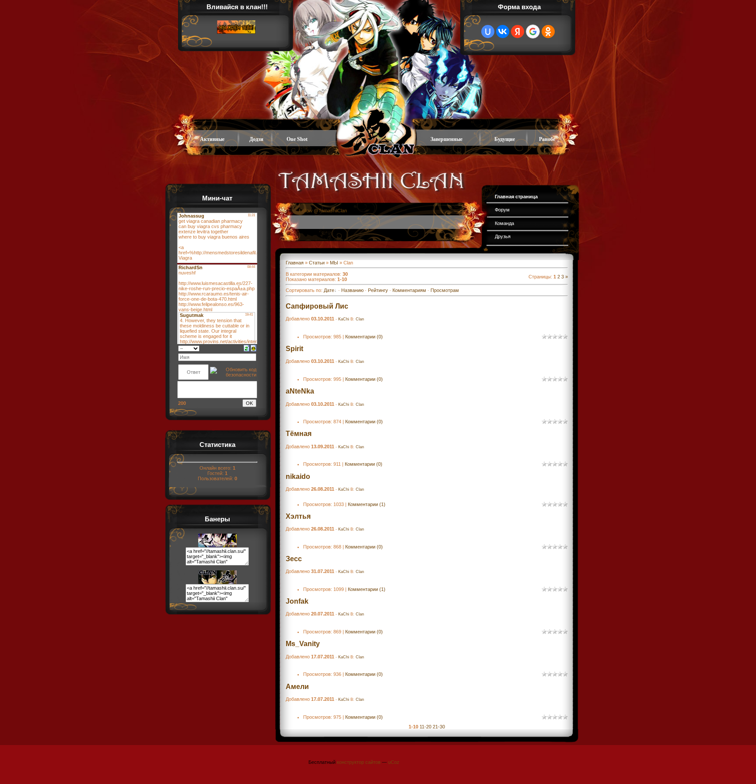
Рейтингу (378, 290)
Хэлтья (298, 516)
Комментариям (409, 290)
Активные (212, 139)
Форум (502, 209)
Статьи (317, 262)
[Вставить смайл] (253, 347)
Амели (297, 686)
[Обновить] (246, 347)
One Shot (297, 139)
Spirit (294, 348)
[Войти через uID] (487, 31)
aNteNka (300, 391)
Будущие (504, 139)
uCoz (393, 762)
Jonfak (297, 601)
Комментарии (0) (364, 336)
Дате (329, 290)
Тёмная (299, 433)
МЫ (334, 262)
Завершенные (446, 139)
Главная (295, 262)
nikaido (298, 476)
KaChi (343, 319)
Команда (504, 223)
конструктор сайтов (359, 762)
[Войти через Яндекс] (517, 31)
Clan (360, 319)
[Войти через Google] (533, 32)
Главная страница (516, 196)
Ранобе (547, 139)
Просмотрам (444, 290)
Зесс (294, 559)
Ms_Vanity (303, 643)
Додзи (256, 139)
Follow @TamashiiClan (323, 210)
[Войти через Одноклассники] (548, 31)
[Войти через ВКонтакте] (502, 31)
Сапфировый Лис (317, 306)
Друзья (503, 236)
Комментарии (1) (366, 504)
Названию (352, 290)
